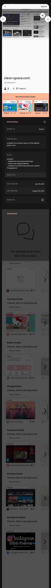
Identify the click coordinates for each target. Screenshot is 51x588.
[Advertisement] (10, 294)
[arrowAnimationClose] (3, 19)
